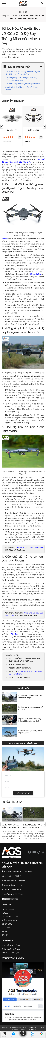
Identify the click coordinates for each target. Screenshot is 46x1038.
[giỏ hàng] (4, 1033)
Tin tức (15, 16)
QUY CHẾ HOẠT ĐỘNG (11, 945)
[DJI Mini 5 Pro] (12, 116)
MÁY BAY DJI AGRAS (10, 916)
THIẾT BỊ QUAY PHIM (9, 920)
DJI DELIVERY (7, 924)
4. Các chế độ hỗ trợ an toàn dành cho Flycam (21, 88)
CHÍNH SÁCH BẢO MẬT (11, 949)
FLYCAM (5, 913)
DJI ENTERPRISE (8, 909)
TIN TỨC (5, 931)
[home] (23, 3)
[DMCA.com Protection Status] (10, 899)
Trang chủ (5, 16)
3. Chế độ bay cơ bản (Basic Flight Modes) (22, 83)
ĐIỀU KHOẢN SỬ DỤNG (11, 952)
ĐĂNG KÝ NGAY (23, 793)
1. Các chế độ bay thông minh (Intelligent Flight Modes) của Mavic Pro (22, 72)
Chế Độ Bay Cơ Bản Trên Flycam (29, 547)
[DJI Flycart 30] (33, 116)
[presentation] (2, 126)
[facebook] (29, 853)
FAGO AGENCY (29, 1029)
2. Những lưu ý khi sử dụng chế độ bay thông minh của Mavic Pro (21, 78)
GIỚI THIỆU (6, 927)
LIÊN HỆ (5, 935)
